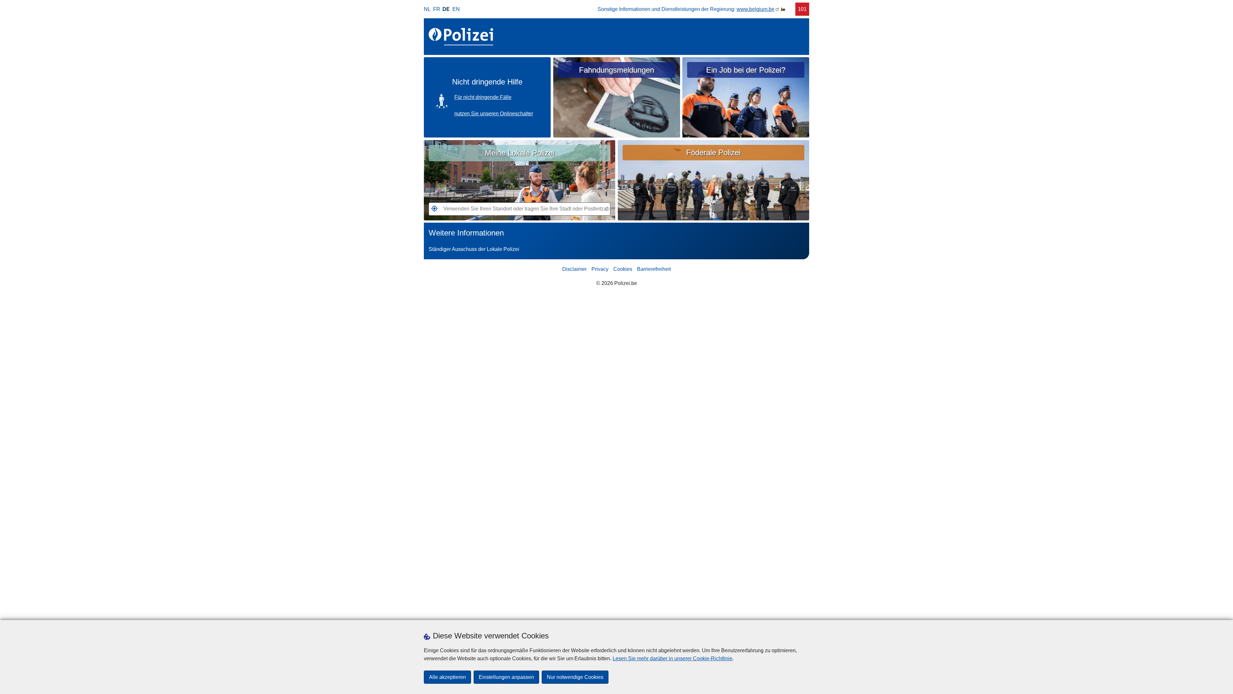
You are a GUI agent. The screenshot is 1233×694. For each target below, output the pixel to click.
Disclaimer (574, 269)
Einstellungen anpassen (506, 677)
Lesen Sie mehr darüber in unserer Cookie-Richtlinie (672, 658)
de (446, 9)
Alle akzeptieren (447, 677)
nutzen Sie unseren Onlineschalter (493, 113)
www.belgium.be (755, 9)
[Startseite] (462, 36)
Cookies (622, 269)
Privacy (599, 269)
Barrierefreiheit (654, 269)
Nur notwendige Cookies (575, 677)
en (456, 9)
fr (436, 9)
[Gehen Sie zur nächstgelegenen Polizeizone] (433, 210)
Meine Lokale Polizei (519, 152)
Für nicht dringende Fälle (483, 97)
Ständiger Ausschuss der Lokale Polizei (474, 249)
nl (427, 9)
